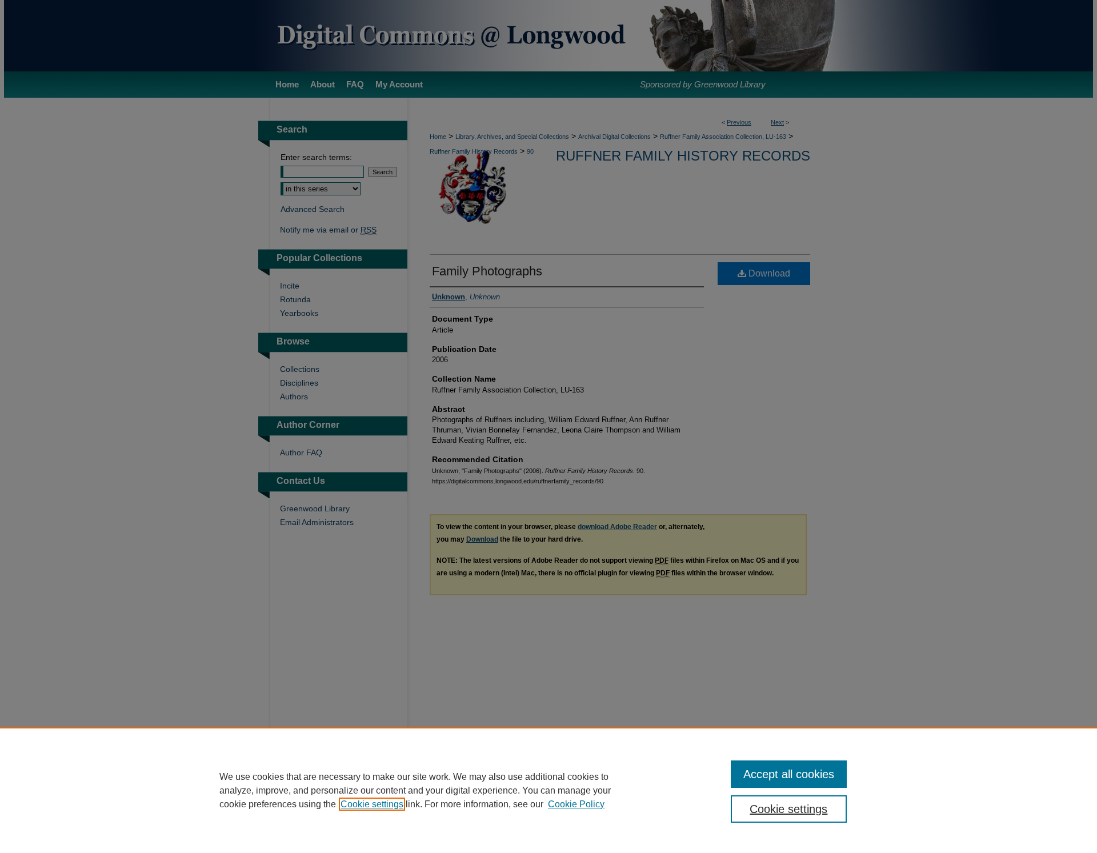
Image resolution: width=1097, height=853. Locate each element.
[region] (548, 790)
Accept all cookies (788, 774)
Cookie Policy (576, 804)
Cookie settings (372, 804)
